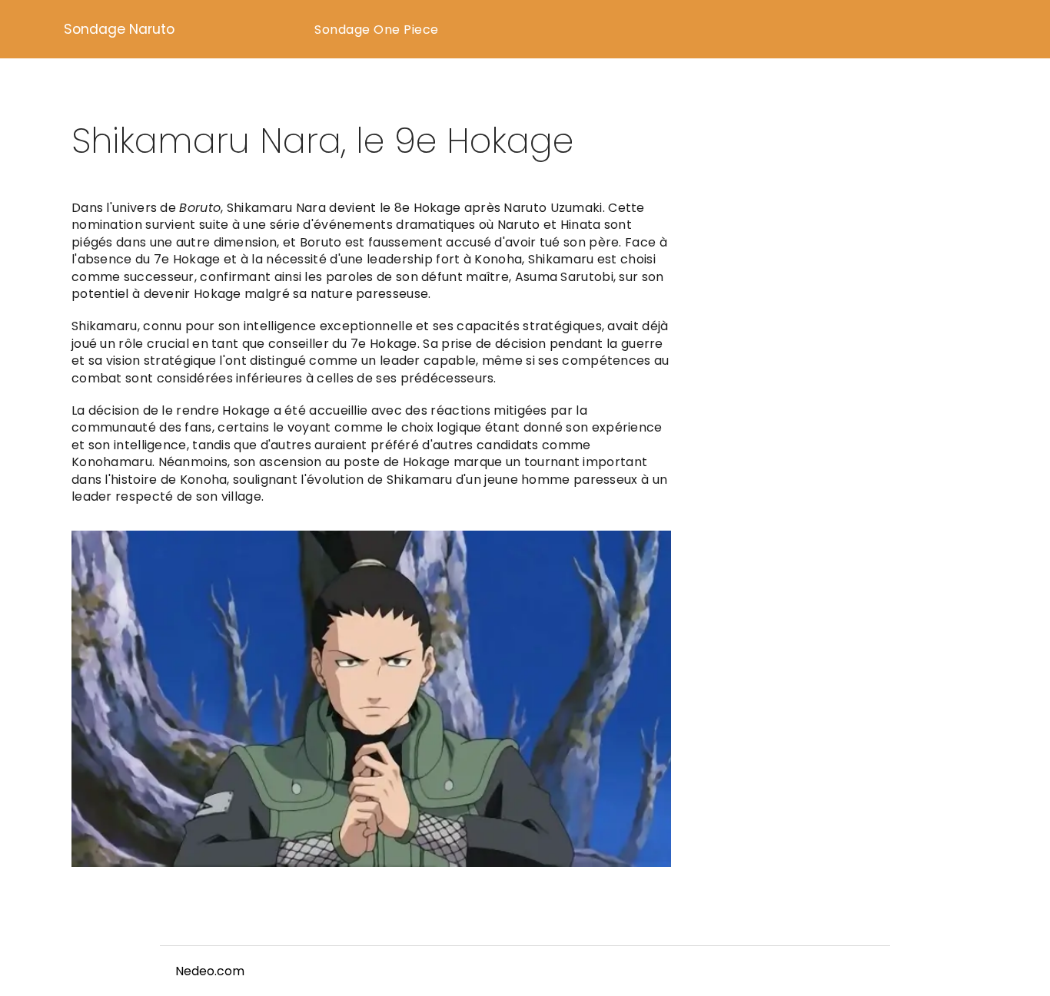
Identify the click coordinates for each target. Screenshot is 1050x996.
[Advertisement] (844, 281)
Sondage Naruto (119, 29)
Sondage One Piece (376, 29)
